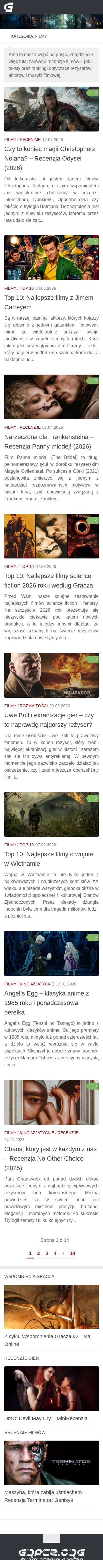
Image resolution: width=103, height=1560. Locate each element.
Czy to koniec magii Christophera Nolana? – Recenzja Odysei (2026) (50, 158)
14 (72, 1253)
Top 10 (27, 288)
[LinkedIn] (56, 7)
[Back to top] (51, 1538)
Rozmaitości (34, 705)
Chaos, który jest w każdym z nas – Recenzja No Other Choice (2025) (50, 1158)
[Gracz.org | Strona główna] (10, 7)
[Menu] (94, 7)
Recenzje (30, 139)
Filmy (10, 139)
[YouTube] (37, 7)
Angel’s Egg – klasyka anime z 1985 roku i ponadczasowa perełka (46, 1003)
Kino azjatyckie (37, 984)
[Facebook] (47, 7)
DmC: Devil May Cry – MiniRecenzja (46, 1418)
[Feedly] (66, 7)
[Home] (51, 14)
